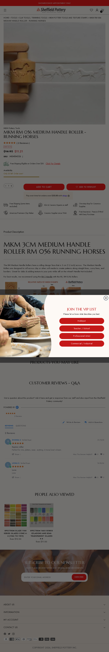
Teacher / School (82, 328)
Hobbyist (82, 320)
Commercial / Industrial (82, 343)
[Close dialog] (106, 298)
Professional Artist (81, 335)
